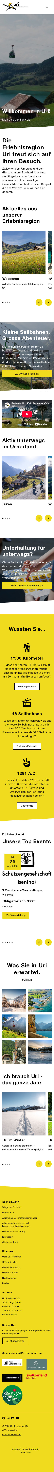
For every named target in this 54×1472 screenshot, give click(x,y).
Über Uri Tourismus (12, 1257)
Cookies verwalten (11, 1434)
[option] (24, 261)
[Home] (15, 6)
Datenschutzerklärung (13, 1231)
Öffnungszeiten (10, 1430)
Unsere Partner (10, 1273)
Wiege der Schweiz (12, 1207)
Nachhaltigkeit (9, 1278)
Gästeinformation (11, 1267)
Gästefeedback (10, 1242)
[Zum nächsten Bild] (48, 302)
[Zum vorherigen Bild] (39, 302)
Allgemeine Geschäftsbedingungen (19, 1218)
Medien (6, 1283)
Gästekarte (8, 1212)
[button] (2, 302)
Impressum (7, 1237)
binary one (26, 1452)
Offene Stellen (9, 1262)
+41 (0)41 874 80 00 (12, 1310)
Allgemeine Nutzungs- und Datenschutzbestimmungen (16, 1224)
